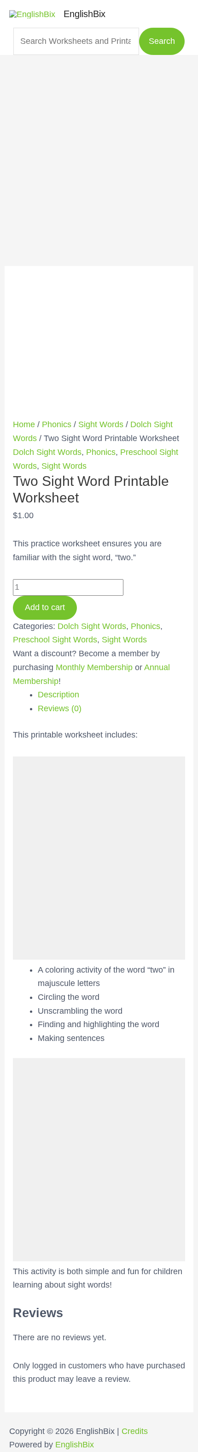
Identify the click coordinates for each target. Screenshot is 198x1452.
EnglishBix (84, 14)
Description (58, 694)
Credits (135, 1431)
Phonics (56, 424)
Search (162, 41)
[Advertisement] (99, 154)
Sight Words (100, 424)
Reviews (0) (60, 708)
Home (24, 424)
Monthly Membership (94, 667)
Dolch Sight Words (47, 452)
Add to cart (45, 607)
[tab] (112, 695)
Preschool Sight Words (55, 639)
